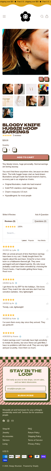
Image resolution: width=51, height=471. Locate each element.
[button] (42, 16)
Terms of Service (35, 440)
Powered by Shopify (30, 466)
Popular (31, 240)
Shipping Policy (34, 436)
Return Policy (33, 432)
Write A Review (9, 214)
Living (4, 444)
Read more (7, 271)
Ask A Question (41, 214)
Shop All (5, 429)
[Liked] (47, 250)
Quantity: (5, 145)
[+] (14, 150)
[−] (4, 150)
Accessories (7, 436)
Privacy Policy (34, 444)
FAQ (30, 429)
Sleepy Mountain (15, 466)
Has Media (42, 240)
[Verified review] (18, 250)
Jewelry (5, 432)
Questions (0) (40, 221)
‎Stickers (6, 440)
